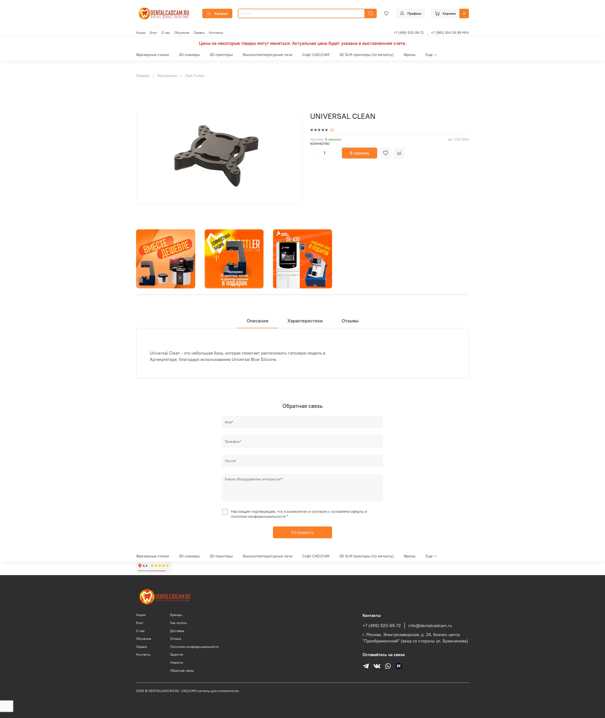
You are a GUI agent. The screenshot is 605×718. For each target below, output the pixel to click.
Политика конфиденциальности (194, 647)
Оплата (175, 639)
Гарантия (176, 654)
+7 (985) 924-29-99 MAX (450, 32)
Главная (142, 75)
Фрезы (409, 54)
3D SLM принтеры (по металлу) (366, 54)
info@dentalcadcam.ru (430, 625)
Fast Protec (195, 75)
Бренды (176, 615)
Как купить (178, 623)
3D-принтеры (221, 54)
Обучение (181, 32)
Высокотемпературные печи (267, 54)
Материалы (167, 75)
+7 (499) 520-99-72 (409, 32)
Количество (319, 143)
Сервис (199, 32)
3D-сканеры (189, 54)
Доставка (177, 631)
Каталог (221, 13)
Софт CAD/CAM (315, 54)
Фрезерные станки (152, 54)
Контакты (216, 32)
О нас (165, 32)
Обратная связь (182, 670)
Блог (153, 32)
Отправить (302, 532)
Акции (141, 32)
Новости (176, 662)
